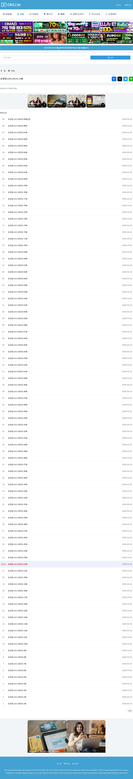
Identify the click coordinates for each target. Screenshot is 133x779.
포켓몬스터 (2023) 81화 (17, 172)
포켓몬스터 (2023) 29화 (17, 518)
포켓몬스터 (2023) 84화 (17, 152)
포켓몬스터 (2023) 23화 (17, 557)
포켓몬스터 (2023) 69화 (17, 252)
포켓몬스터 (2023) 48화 (17, 391)
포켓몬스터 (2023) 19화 (17, 584)
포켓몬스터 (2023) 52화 (17, 365)
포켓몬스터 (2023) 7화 (17, 664)
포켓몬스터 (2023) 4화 (17, 684)
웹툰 (62, 14)
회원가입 (128, 5)
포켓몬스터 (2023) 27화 (17, 531)
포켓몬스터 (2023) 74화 (17, 219)
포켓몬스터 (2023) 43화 (17, 425)
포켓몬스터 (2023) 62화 (17, 298)
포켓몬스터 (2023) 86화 (17, 139)
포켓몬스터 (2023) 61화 (17, 305)
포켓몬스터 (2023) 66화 (17, 272)
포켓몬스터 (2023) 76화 (17, 205)
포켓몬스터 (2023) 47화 (17, 398)
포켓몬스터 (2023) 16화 (17, 604)
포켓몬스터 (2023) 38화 (17, 458)
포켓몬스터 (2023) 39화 (17, 451)
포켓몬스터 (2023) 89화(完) (19, 119)
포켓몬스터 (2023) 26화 (17, 538)
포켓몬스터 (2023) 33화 (17, 491)
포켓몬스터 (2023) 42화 (17, 431)
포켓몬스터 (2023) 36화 (17, 471)
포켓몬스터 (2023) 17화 (17, 597)
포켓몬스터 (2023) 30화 (17, 511)
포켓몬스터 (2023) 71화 (17, 239)
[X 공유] (119, 79)
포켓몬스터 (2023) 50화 (17, 378)
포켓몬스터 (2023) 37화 (17, 464)
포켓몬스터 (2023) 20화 (17, 577)
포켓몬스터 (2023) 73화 (17, 225)
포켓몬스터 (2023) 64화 (17, 285)
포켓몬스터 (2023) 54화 (17, 352)
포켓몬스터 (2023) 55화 (17, 345)
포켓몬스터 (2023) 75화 (17, 212)
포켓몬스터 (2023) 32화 (17, 498)
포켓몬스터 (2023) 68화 (17, 259)
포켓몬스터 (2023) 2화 (17, 697)
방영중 (8, 14)
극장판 (34, 14)
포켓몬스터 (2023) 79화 (17, 186)
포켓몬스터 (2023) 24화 (17, 551)
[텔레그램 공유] (125, 79)
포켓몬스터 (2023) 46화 (17, 405)
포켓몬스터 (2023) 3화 (17, 690)
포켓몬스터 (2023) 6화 (17, 670)
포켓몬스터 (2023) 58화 (17, 325)
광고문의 (75, 764)
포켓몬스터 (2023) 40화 (17, 445)
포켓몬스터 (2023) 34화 (17, 484)
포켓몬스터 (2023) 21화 (17, 571)
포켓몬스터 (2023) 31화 (17, 504)
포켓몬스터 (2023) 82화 (17, 166)
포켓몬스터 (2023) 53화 (17, 358)
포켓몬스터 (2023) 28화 (17, 524)
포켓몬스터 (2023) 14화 (17, 617)
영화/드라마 (78, 14)
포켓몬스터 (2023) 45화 (17, 411)
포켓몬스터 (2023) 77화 (17, 199)
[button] (130, 711)
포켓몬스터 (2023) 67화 (17, 265)
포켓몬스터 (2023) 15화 (17, 611)
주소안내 (95, 14)
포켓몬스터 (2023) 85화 (17, 146)
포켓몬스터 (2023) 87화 (17, 132)
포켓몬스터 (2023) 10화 (17, 644)
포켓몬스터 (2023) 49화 (17, 385)
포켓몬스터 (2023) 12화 (17, 631)
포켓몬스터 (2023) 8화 (17, 657)
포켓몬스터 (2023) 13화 (17, 624)
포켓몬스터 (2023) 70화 (17, 245)
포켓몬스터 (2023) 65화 (17, 279)
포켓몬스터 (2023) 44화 (17, 418)
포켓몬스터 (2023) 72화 (17, 232)
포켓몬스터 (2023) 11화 (17, 637)
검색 (111, 57)
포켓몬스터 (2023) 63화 (17, 292)
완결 (21, 14)
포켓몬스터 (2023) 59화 (17, 318)
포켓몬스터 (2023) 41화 (17, 438)
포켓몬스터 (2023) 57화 (17, 332)
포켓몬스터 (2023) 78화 (17, 192)
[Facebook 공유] (114, 79)
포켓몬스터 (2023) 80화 (17, 179)
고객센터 (112, 14)
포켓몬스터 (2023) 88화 (17, 126)
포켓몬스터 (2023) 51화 (17, 371)
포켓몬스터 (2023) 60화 (17, 312)
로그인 (118, 5)
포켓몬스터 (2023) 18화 (17, 591)
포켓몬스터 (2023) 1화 (17, 704)
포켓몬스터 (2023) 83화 (17, 159)
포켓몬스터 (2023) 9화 (17, 650)
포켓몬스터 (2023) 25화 (17, 544)
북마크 (49, 14)
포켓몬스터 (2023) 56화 (17, 338)
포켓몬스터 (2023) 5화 (17, 677)
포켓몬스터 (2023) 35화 (17, 478)
